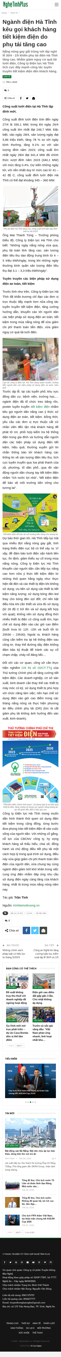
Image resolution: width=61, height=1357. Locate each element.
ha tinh (29, 913)
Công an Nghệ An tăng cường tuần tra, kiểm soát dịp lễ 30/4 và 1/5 (46, 954)
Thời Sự (25, 1323)
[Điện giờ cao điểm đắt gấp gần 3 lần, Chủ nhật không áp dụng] (44, 981)
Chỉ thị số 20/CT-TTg (37, 668)
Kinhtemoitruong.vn (26, 905)
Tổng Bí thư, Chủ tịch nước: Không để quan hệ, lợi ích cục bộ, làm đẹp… (38, 1201)
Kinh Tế (7, 77)
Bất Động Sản (12, 1146)
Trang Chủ (12, 1323)
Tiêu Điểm (11, 987)
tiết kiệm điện (40, 406)
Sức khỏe (24, 1333)
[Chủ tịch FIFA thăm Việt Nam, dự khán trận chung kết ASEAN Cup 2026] (12, 1220)
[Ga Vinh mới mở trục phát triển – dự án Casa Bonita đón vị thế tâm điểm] (17, 1014)
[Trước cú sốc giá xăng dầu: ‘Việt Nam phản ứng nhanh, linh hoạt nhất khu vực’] (44, 1014)
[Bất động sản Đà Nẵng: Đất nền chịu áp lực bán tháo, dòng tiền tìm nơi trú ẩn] (30, 1133)
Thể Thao (37, 1333)
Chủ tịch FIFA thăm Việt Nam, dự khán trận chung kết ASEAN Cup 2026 (38, 1218)
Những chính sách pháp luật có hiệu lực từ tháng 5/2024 (14, 954)
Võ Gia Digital (35, 1346)
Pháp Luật (49, 1323)
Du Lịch (30, 1328)
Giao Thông (17, 1328)
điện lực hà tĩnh (17, 913)
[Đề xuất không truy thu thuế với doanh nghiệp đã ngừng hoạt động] (17, 981)
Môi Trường (44, 1328)
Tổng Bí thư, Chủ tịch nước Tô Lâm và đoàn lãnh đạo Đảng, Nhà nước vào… (38, 1183)
